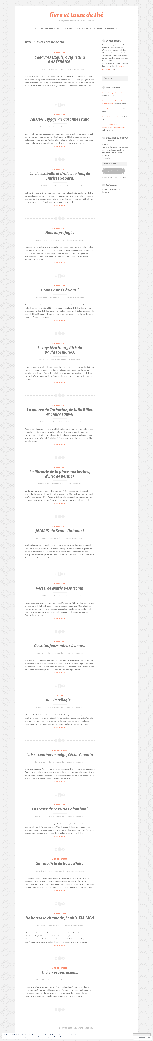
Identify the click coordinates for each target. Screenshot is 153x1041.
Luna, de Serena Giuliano (111, 117)
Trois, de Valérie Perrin (110, 109)
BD (36, 28)
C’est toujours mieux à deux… (60, 645)
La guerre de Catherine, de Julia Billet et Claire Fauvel (60, 412)
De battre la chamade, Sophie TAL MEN (59, 918)
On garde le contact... (114, 171)
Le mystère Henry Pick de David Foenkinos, (60, 350)
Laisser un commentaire (75, 69)
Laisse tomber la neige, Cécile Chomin (59, 754)
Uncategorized (59, 53)
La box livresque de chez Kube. (113, 93)
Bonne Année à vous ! (60, 290)
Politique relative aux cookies (62, 1037)
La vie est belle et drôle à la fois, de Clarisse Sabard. (59, 176)
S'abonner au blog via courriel (117, 139)
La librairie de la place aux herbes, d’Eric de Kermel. (60, 474)
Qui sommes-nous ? (50, 28)
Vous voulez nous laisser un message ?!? (97, 28)
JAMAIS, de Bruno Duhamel (60, 530)
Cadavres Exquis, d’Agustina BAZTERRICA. (60, 59)
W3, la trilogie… (60, 700)
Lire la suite (45, 92)
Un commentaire (74, 360)
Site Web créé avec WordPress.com (76, 1028)
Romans (68, 28)
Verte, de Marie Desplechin (59, 588)
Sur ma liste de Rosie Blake (59, 863)
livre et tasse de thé (76, 15)
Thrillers (60, 696)
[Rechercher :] (115, 78)
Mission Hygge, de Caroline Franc (59, 119)
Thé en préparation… (59, 972)
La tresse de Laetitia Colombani (60, 809)
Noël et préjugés (59, 232)
